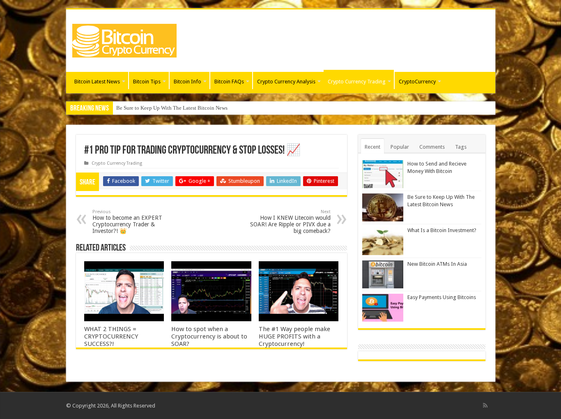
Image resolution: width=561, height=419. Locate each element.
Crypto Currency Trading (357, 81)
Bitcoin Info (187, 81)
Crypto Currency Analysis (286, 81)
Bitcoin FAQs (229, 81)
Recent (372, 147)
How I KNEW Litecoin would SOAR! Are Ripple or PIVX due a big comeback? (290, 221)
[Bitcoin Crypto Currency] (124, 39)
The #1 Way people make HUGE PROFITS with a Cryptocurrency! (294, 336)
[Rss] (485, 405)
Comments (432, 147)
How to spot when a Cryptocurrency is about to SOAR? (209, 336)
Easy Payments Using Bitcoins (441, 297)
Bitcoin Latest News (97, 81)
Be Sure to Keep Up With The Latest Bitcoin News (172, 108)
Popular (400, 147)
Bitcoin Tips (147, 81)
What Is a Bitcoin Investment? (441, 230)
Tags (461, 147)
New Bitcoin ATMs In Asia (437, 264)
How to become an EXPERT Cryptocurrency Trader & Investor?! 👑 (127, 221)
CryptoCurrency (417, 81)
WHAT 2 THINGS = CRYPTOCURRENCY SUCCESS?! (111, 336)
